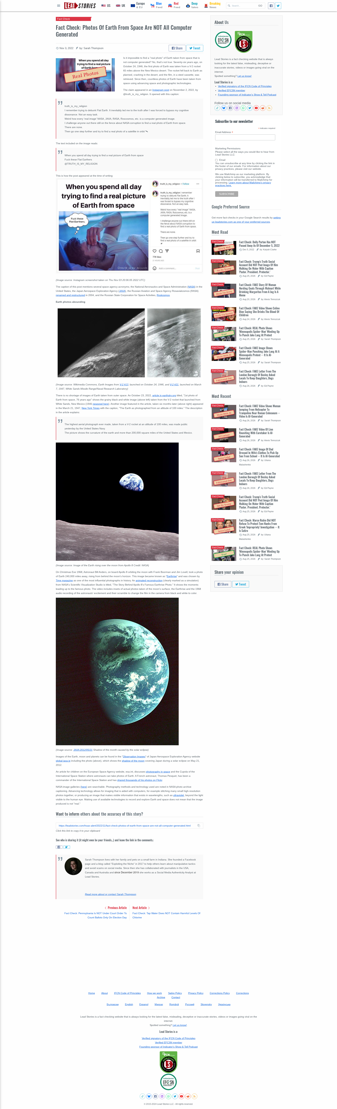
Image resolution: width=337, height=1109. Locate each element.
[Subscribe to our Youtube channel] (256, 108)
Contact (175, 997)
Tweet (196, 48)
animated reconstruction (149, 580)
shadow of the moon (133, 760)
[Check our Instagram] (237, 108)
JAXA (122, 291)
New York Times (91, 408)
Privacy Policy (195, 993)
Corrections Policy (220, 993)
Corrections (242, 993)
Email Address (224, 132)
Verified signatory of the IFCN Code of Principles (245, 86)
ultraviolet (178, 795)
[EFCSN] (168, 1082)
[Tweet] (278, 5)
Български (113, 1004)
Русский (189, 1004)
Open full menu (58, 5)
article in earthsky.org (164, 395)
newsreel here (100, 403)
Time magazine (64, 580)
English (129, 1004)
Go (260, 5)
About (104, 993)
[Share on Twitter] (66, 847)
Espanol (143, 1004)
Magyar (159, 1004)
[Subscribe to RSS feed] (269, 108)
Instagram (158, 89)
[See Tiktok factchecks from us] (217, 108)
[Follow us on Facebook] (230, 108)
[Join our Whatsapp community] (243, 108)
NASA (191, 286)
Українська (224, 1004)
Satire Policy (175, 993)
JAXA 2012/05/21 (82, 749)
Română (174, 1004)
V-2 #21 (174, 384)
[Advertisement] (129, 950)
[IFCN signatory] (168, 1062)
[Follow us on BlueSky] (224, 108)
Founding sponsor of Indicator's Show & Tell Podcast (247, 94)
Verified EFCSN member (231, 90)
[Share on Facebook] (59, 847)
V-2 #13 (124, 384)
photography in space (158, 771)
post (166, 89)
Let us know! (244, 76)
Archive (161, 997)
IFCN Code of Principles (127, 993)
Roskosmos (163, 295)
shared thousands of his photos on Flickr (139, 780)
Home (91, 993)
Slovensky (206, 1004)
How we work (154, 993)
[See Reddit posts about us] (263, 108)
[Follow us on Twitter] (250, 108)
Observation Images (134, 756)
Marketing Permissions (227, 148)
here (83, 786)
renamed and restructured (70, 295)
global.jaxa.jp (63, 760)
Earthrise (172, 576)
